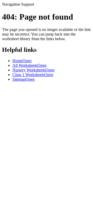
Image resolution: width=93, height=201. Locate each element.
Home (22, 60)
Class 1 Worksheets (32, 74)
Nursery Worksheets (33, 70)
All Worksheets (29, 65)
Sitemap (23, 79)
